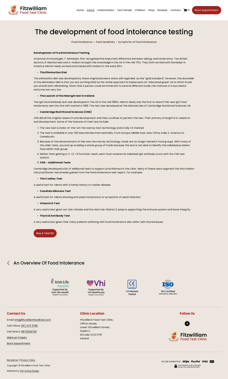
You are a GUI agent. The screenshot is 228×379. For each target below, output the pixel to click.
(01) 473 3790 (29, 325)
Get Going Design (29, 370)
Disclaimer (12, 360)
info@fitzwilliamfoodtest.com (33, 320)
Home (80, 10)
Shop (151, 10)
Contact (175, 10)
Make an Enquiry (17, 337)
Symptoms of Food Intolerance (137, 42)
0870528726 (29, 331)
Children (140, 10)
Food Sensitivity (105, 42)
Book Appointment (206, 10)
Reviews (162, 10)
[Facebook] (187, 323)
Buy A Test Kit (45, 233)
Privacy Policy (27, 360)
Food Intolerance (81, 42)
